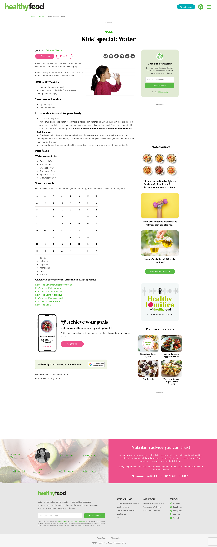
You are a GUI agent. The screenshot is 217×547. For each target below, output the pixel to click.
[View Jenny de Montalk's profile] (19, 456)
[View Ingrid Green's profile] (89, 471)
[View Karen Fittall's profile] (19, 471)
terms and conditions (78, 521)
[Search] (200, 7)
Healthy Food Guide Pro (153, 503)
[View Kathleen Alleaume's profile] (42, 471)
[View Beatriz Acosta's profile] (66, 471)
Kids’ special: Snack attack (47, 301)
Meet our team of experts (168, 475)
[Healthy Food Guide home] (52, 493)
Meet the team (123, 507)
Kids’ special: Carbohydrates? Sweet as (53, 285)
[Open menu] (209, 7)
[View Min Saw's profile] (42, 455)
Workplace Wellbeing (152, 507)
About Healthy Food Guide (128, 503)
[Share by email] (111, 56)
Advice (41, 17)
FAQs (119, 517)
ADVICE (109, 31)
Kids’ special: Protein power (48, 288)
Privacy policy (115, 538)
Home (32, 17)
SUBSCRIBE (72, 344)
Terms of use (101, 538)
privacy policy (163, 92)
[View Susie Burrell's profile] (89, 455)
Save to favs (46, 56)
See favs (65, 56)
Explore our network (151, 510)
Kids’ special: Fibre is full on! (48, 291)
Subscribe (187, 7)
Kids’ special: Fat (43, 305)
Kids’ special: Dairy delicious (48, 295)
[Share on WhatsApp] (127, 56)
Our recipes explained (126, 510)
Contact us (121, 514)
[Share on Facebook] (122, 56)
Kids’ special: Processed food (49, 298)
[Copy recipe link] (105, 56)
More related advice (158, 271)
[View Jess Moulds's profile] (66, 455)
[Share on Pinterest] (116, 56)
